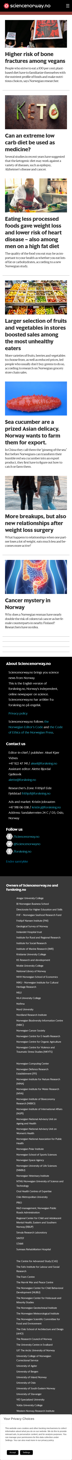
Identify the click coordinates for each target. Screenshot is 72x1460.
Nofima (20, 1003)
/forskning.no (22, 851)
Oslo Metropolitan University (32, 1197)
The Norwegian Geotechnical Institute (36, 1307)
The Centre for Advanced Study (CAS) (37, 1261)
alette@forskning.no (22, 780)
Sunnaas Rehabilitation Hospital (33, 1249)
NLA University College (28, 998)
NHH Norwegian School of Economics (37, 976)
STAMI (19, 1243)
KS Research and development (33, 960)
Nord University (24, 1009)
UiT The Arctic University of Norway (35, 1350)
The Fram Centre (25, 1276)
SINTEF (20, 1238)
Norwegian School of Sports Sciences (36, 1154)
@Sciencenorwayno (27, 844)
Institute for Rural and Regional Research (38, 937)
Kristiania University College (31, 954)
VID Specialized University (30, 1399)
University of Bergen (27, 1371)
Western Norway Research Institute (35, 1410)
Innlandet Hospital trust (29, 932)
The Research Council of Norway (34, 1339)
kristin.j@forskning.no (46, 807)
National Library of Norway (31, 971)
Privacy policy (18, 713)
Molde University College (29, 965)
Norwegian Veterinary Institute (32, 1175)
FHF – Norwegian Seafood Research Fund (38, 915)
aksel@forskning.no (44, 763)
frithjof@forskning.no (36, 793)
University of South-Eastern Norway (35, 1388)
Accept (13, 1452)
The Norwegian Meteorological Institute (37, 1313)
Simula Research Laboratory (31, 1232)
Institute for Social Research (31, 943)
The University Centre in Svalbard (34, 1344)
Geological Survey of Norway (32, 926)
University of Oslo (26, 1382)
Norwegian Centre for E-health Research (38, 1036)
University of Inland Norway (31, 1377)
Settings (26, 1452)
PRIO (19, 1202)
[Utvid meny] (68, 6)
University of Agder (26, 1365)
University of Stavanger (29, 1394)
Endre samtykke (17, 861)
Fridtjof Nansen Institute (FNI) (32, 920)
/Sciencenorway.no (26, 837)
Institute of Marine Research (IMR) (35, 948)
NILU (19, 992)
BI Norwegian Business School (32, 903)
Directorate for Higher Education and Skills (39, 909)
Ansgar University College (30, 898)
